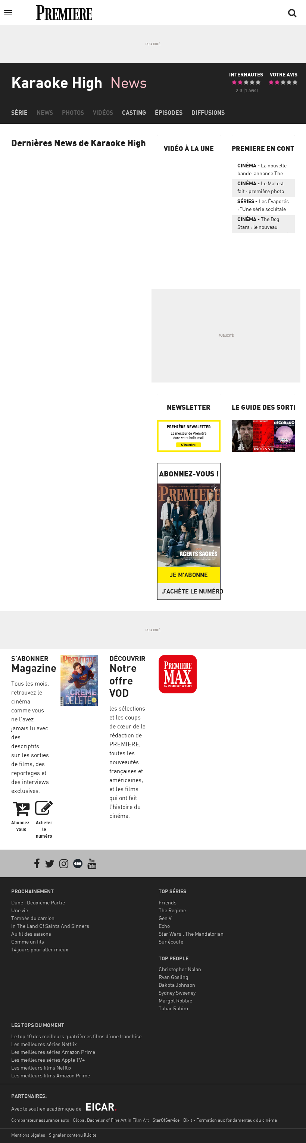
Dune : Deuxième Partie (38, 902)
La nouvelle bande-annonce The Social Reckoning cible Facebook (263, 170)
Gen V (165, 918)
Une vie (19, 910)
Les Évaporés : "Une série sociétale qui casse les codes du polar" (263, 206)
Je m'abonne (189, 575)
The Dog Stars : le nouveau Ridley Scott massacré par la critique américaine (262, 224)
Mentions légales (28, 1135)
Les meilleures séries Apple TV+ (48, 1060)
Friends (168, 902)
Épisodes (168, 112)
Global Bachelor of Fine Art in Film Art (111, 1120)
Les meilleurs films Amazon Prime (50, 1075)
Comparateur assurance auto (40, 1120)
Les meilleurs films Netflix (41, 1067)
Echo (164, 926)
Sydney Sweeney (177, 992)
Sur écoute (171, 941)
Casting (134, 112)
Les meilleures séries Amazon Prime (53, 1052)
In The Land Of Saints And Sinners (50, 926)
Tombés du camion (32, 918)
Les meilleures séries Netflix (44, 1044)
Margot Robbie (175, 1000)
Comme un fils (27, 941)
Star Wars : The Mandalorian (191, 934)
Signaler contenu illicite (72, 1135)
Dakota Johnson (177, 985)
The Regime (172, 910)
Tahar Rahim (173, 1008)
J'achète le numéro (191, 591)
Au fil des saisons (31, 934)
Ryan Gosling (173, 977)
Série (19, 112)
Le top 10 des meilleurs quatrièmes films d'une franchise (76, 1036)
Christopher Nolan (180, 969)
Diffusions (208, 112)
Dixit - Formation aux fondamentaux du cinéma (230, 1120)
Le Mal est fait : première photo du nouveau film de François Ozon (260, 188)
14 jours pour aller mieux (39, 949)
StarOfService (166, 1120)
